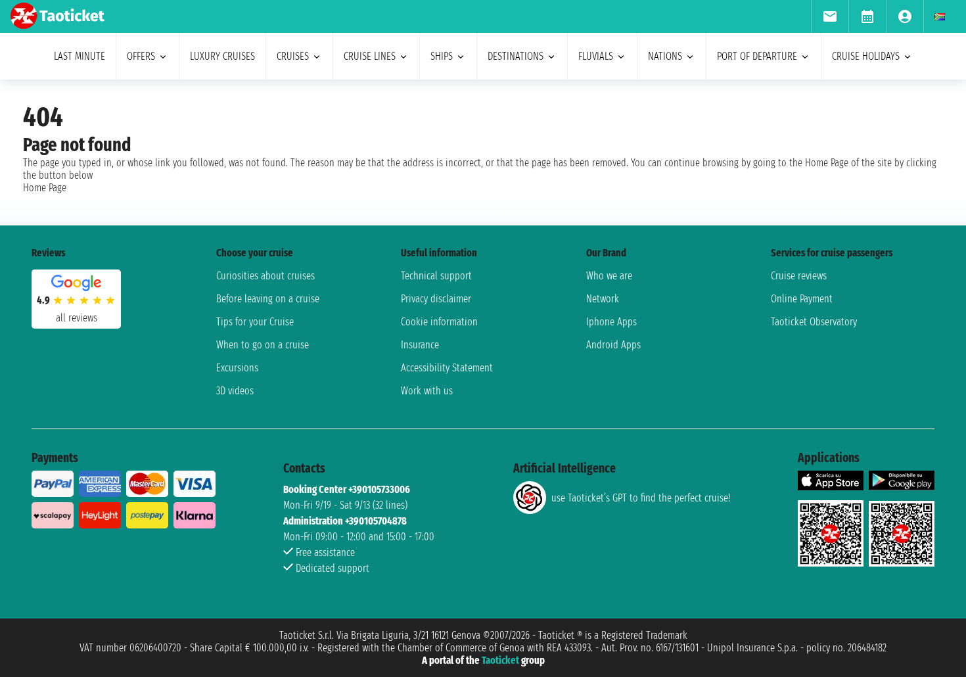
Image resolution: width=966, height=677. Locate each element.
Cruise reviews (799, 275)
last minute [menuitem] (79, 56)
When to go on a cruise (262, 344)
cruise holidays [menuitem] (866, 56)
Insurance (420, 344)
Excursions (237, 368)
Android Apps (613, 344)
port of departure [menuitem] (757, 56)
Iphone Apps (611, 321)
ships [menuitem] (441, 56)
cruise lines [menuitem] (370, 56)
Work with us (427, 391)
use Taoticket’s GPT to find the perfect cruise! (640, 498)
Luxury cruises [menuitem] (222, 56)
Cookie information (439, 321)
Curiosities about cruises (265, 275)
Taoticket (500, 660)
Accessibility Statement (447, 368)
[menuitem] (829, 16)
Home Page (44, 187)
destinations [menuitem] (515, 56)
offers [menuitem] (141, 56)
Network (602, 298)
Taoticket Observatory (814, 321)
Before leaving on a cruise (267, 298)
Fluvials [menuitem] (595, 56)
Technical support (436, 275)
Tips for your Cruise (255, 321)
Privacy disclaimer (436, 298)
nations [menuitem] (665, 56)
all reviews (76, 318)
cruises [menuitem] (293, 56)
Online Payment (802, 298)
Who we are (609, 275)
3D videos (235, 391)
